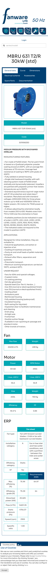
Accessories (29, 75)
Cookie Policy (40, 556)
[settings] (35, 31)
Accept (4, 570)
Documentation (26, 81)
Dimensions (35, 70)
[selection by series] (5, 31)
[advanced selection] (13, 31)
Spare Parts (10, 81)
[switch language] (42, 31)
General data (10, 70)
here (26, 565)
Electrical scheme (12, 75)
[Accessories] (20, 31)
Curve (22, 70)
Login (24, 40)
